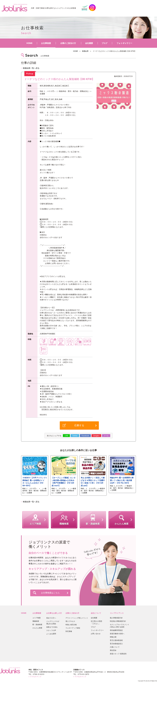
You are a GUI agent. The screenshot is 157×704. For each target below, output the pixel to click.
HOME (29, 43)
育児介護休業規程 (116, 640)
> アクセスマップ (35, 676)
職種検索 (36, 621)
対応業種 (69, 631)
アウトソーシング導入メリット (77, 618)
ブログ (104, 43)
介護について (115, 647)
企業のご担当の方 (68, 43)
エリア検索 (37, 618)
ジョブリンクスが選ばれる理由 (52, 622)
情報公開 (113, 637)
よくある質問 (51, 634)
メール (106, 436)
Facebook (85, 436)
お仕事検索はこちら (50, 593)
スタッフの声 (51, 630)
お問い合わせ (95, 634)
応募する (79, 425)
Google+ (96, 436)
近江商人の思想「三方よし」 (96, 622)
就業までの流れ (52, 627)
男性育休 (113, 650)
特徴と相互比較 (71, 625)
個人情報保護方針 (116, 618)
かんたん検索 (37, 628)
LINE (66, 436)
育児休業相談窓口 (116, 644)
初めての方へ (51, 618)
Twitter (74, 436)
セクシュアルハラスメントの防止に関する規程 (119, 625)
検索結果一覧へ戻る (31, 68)
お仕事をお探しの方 (54, 613)
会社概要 (89, 43)
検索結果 (85, 51)
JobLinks (14, 7)
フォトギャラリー (124, 43)
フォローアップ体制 (73, 628)
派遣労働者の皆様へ (117, 634)
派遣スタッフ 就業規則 (118, 654)
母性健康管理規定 (116, 630)
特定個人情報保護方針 (118, 621)
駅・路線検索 (37, 624)
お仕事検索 (46, 43)
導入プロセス (70, 621)
